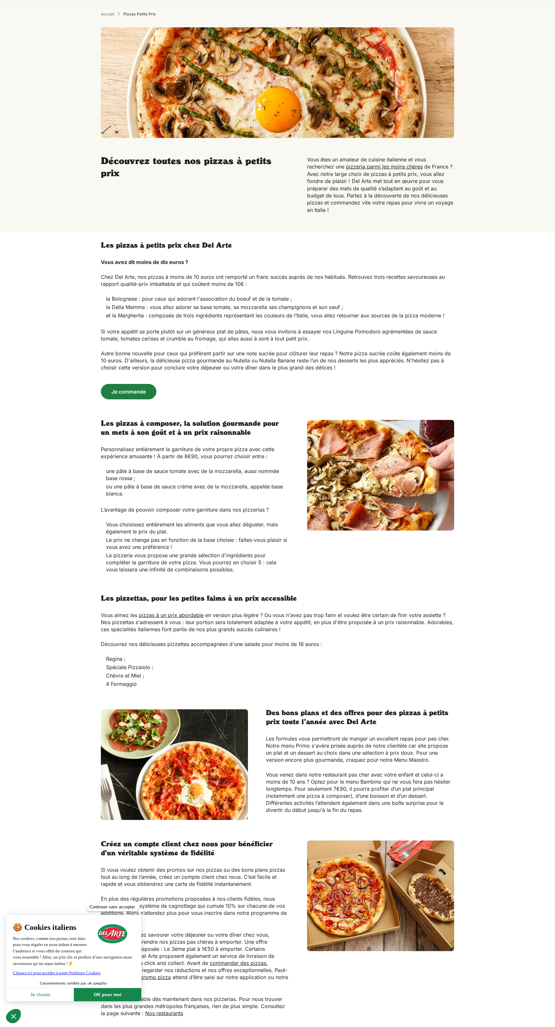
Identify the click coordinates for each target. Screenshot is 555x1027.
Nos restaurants (164, 1013)
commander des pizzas (238, 963)
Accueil (107, 14)
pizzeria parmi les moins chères (384, 166)
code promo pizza (148, 977)
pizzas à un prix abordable (171, 615)
